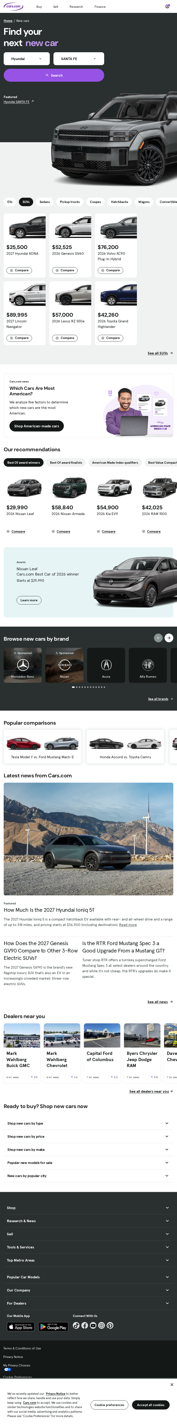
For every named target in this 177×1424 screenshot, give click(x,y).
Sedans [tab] (45, 202)
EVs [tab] (9, 202)
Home (8, 21)
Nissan (64, 676)
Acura (106, 676)
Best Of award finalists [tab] (66, 462)
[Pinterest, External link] (110, 1325)
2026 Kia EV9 (107, 513)
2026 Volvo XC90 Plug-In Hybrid (111, 256)
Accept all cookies (151, 1405)
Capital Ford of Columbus (100, 1056)
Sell (55, 7)
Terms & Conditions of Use (22, 1348)
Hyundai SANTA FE (17, 102)
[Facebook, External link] (84, 1325)
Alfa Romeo (148, 676)
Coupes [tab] (95, 202)
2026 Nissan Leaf (20, 513)
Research (76, 7)
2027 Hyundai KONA (22, 253)
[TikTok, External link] (76, 1325)
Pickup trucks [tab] (70, 202)
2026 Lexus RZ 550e (68, 321)
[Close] (172, 1385)
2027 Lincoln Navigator (16, 324)
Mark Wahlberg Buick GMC (18, 1059)
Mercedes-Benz (22, 676)
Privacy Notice (13, 1357)
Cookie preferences (109, 1405)
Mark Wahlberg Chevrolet (57, 1059)
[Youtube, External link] (93, 1325)
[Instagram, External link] (101, 1325)
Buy (39, 7)
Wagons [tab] (144, 202)
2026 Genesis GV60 (68, 253)
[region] (88, 1401)
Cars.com (29, 1403)
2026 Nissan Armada (68, 513)
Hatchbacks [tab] (119, 202)
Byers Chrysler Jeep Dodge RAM (142, 1059)
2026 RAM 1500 (154, 513)
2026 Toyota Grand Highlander (113, 324)
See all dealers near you (149, 1091)
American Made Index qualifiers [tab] (115, 462)
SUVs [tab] (26, 202)
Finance (100, 7)
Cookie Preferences (17, 1377)
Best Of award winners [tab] (23, 462)
